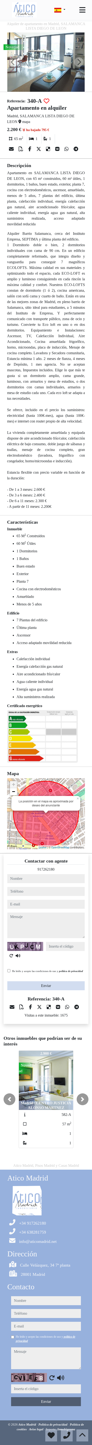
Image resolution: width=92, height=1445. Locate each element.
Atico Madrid (27, 1424)
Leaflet (42, 847)
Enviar (46, 986)
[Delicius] (48, 149)
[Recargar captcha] (11, 955)
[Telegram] (76, 149)
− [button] (13, 792)
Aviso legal (36, 1429)
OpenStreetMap (60, 847)
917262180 (46, 869)
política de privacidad (71, 971)
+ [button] (13, 784)
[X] (39, 149)
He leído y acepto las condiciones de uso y (47, 971)
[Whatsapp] (67, 149)
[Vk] (58, 149)
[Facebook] (30, 149)
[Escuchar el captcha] (18, 955)
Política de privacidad (53, 1424)
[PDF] (22, 149)
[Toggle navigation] (82, 9)
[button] (9, 1099)
